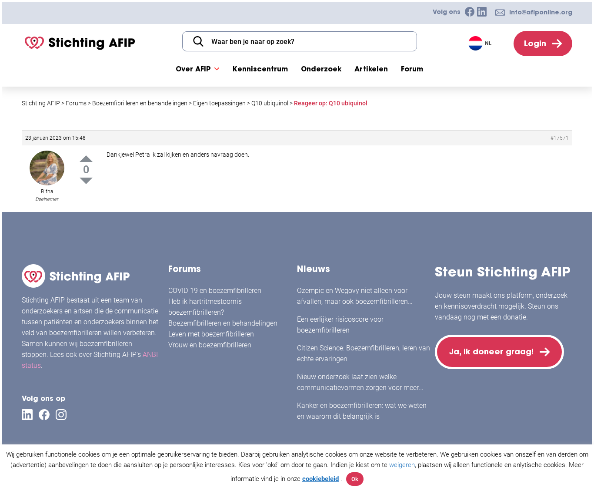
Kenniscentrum (260, 68)
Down (86, 181)
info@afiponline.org (540, 12)
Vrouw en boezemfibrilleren (209, 345)
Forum (412, 68)
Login (535, 43)
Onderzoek (321, 68)
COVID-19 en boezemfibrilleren (214, 290)
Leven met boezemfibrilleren (211, 334)
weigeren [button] (402, 465)
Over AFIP (193, 68)
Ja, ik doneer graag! (491, 351)
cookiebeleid (320, 479)
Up (86, 158)
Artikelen (371, 68)
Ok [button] (354, 479)
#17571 (560, 138)
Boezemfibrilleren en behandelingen (222, 323)
